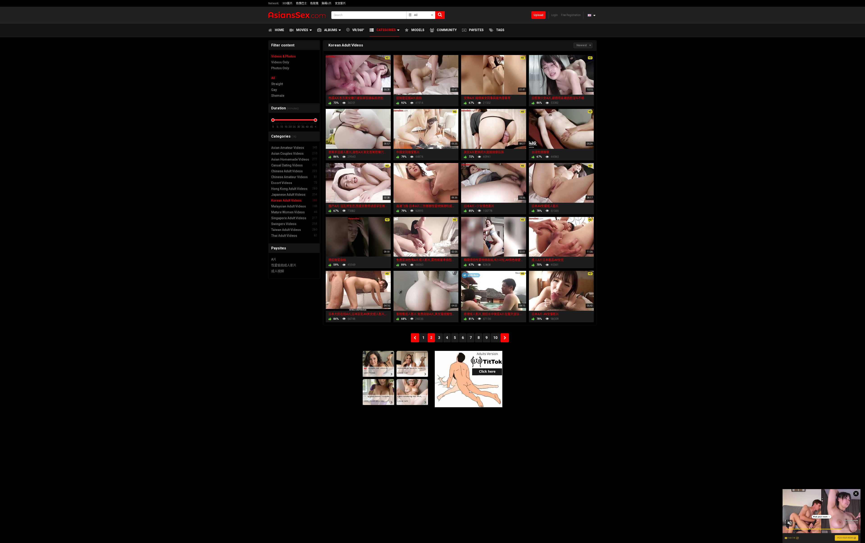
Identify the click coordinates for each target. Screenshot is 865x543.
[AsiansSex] (298, 15)
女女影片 (340, 3)
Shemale (277, 95)
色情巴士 (301, 3)
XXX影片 (287, 3)
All (273, 78)
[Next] (505, 337)
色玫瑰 (314, 3)
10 (495, 338)
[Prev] (415, 337)
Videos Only (280, 62)
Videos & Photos (283, 56)
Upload (538, 15)
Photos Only (280, 68)
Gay (274, 90)
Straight (277, 84)
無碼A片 (327, 3)
